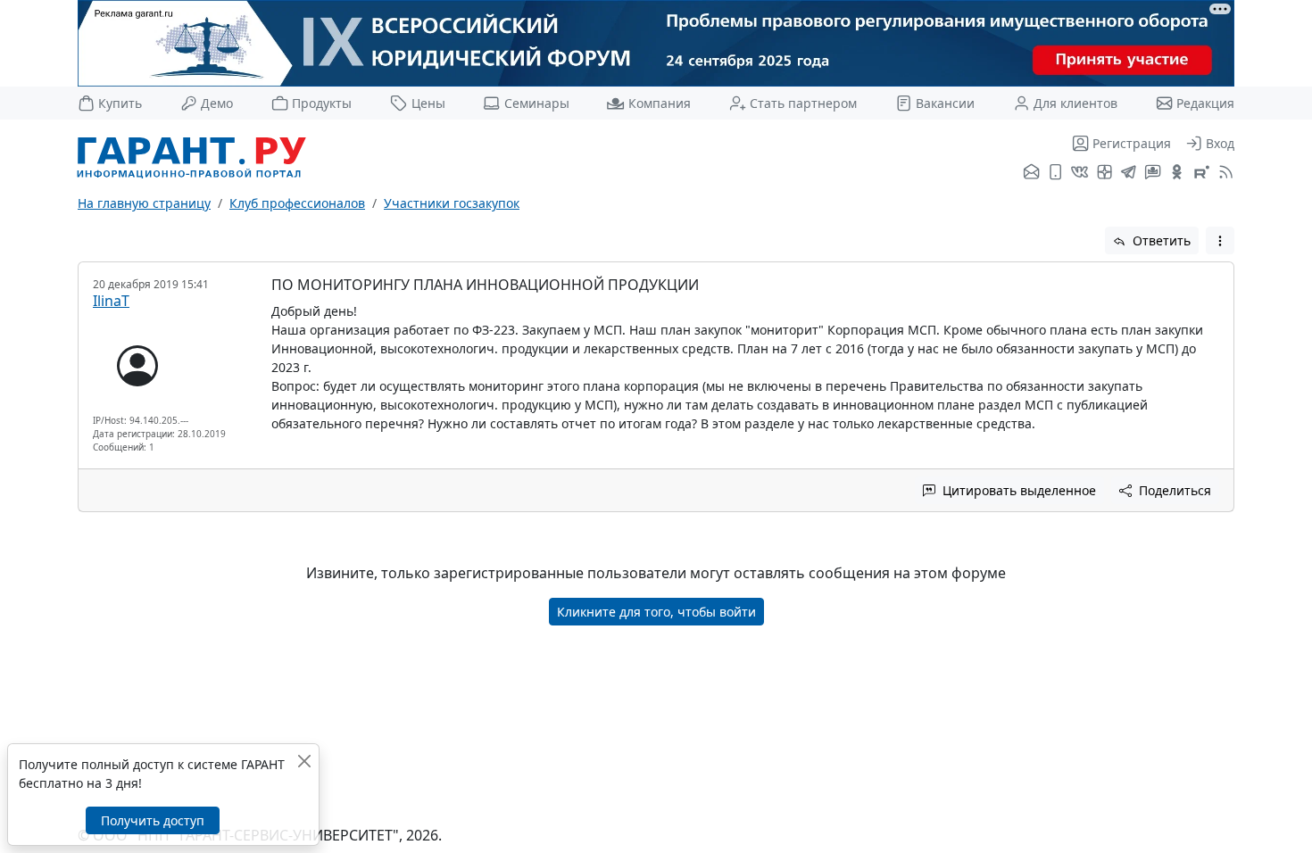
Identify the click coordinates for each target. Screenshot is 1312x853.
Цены (427, 103)
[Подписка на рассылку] (1031, 173)
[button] (1220, 240)
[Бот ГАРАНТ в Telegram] (1153, 173)
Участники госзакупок (451, 203)
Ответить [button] (1160, 240)
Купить (120, 103)
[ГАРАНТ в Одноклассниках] (1177, 173)
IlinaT (111, 301)
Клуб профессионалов (297, 203)
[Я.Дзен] (1104, 173)
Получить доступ (152, 820)
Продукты (322, 103)
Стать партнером (803, 103)
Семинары (536, 103)
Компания (659, 103)
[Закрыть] (303, 760)
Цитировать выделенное (1017, 490)
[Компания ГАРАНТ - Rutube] (1202, 173)
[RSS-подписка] (1224, 173)
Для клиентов (1075, 103)
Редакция (1205, 103)
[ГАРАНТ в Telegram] (1129, 173)
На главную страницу (144, 203)
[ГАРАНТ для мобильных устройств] (1055, 173)
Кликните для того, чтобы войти (656, 611)
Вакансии (945, 103)
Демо (217, 103)
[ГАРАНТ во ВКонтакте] (1079, 173)
